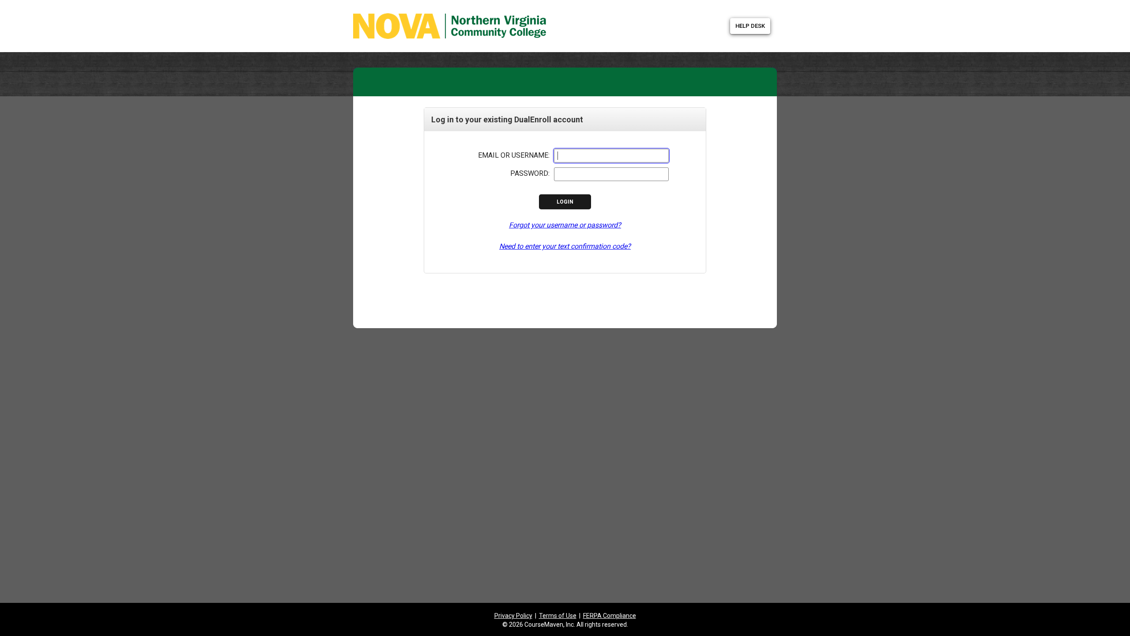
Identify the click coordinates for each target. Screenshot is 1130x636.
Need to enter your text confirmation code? (565, 246)
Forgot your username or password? (565, 225)
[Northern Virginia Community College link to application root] (409, 23)
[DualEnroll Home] (485, 10)
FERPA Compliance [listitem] (609, 615)
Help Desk (750, 26)
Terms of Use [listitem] (557, 615)
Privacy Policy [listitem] (513, 615)
